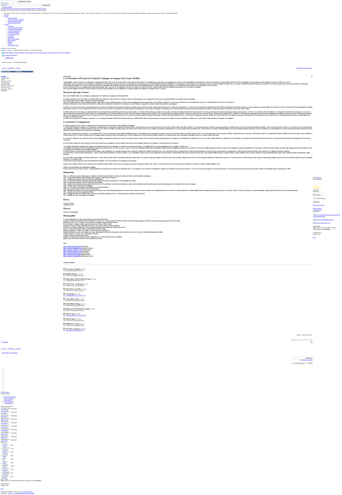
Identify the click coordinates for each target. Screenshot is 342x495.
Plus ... (315, 237)
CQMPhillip (4, 430)
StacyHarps (4, 416)
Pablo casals (9, 58)
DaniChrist (4, 437)
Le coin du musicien (13, 34)
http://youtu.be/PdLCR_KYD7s (73, 251)
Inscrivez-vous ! (317, 208)
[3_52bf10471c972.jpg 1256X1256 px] (74, 315)
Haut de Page (5, 392)
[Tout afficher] (317, 177)
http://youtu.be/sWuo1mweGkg (72, 248)
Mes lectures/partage (13, 39)
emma (4, 463)
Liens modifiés (8, 401)
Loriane (3, 76)
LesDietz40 (4, 427)
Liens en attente (8, 398)
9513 (8, 84)
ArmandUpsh (5, 409)
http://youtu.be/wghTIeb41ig (72, 254)
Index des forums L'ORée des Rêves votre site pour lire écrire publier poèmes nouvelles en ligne (31, 52)
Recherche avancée (306, 360)
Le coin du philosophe (14, 31)
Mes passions (11, 40)
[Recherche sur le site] (24, 2)
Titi (3, 460)
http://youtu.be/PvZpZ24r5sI (72, 246)
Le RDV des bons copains (15, 27)
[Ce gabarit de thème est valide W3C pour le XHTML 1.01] (1, 490)
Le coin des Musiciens (10, 55)
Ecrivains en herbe (13, 45)
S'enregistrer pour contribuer (304, 68)
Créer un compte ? (7, 7)
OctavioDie (4, 423)
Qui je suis (11, 26)
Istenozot (5, 453)
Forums (6, 24)
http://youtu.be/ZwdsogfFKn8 (72, 256)
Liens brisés (7, 400)
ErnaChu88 (4, 434)
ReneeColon (4, 420)
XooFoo (10, 493)
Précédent (11, 68)
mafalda (5, 477)
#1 (312, 76)
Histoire (10, 42)
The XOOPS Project (27, 492)
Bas (4, 68)
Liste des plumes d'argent (15, 21)
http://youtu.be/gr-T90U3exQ (72, 253)
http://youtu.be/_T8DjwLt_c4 (72, 249)
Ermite (4, 456)
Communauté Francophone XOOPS (24, 493)
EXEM (5, 467)
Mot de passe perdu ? (319, 205)
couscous (5, 449)
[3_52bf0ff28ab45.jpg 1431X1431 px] (74, 295)
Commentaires (8, 403)
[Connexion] (46, 5)
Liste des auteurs (12, 18)
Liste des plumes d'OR (14, 23)
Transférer (5, 342)
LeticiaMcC (4, 413)
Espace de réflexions (64, 52)
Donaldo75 (6, 474)
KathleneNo (4, 441)
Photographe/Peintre (13, 32)
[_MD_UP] (311, 341)
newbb (9, 50)
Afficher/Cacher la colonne (8, 48)
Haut (4, 348)
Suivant (18, 68)
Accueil (6, 15)
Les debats (11, 37)
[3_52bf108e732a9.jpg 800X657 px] (74, 330)
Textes (6, 16)
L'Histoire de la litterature (15, 29)
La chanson (11, 35)
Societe (10, 43)
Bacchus (5, 470)
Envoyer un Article (9, 397)
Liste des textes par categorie (16, 19)
